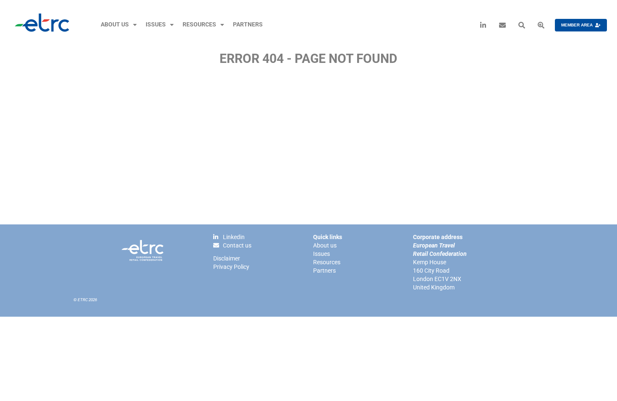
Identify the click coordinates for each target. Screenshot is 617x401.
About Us (115, 25)
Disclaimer (226, 258)
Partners (248, 25)
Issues (156, 25)
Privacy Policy (231, 266)
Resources (199, 25)
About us (325, 245)
